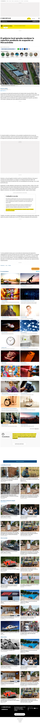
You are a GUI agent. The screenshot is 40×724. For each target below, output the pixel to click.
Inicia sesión (33, 18)
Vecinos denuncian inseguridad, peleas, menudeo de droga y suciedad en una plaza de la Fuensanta (9, 496)
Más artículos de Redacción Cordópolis (8, 500)
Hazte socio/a (29, 18)
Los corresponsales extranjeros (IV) (8, 650)
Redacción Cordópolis (4, 88)
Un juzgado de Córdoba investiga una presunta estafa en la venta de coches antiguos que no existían (10, 569)
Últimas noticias (4, 637)
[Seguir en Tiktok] (36, 708)
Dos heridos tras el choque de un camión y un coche (10, 633)
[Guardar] (29, 49)
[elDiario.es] (6, 709)
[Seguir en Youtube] (34, 708)
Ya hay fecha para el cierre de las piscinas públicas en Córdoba (28, 602)
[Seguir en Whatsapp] (37, 708)
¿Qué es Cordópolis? (20, 718)
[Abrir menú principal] (39, 18)
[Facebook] (20, 49)
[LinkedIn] (27, 49)
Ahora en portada (4, 538)
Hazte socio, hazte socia (19, 714)
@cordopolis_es (3, 90)
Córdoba (9, 265)
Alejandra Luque (3, 481)
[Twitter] (25, 49)
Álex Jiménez (22, 586)
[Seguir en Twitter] (29, 708)
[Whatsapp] (18, 49)
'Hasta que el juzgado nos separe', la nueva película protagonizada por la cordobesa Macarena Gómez (28, 516)
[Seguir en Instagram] (33, 708)
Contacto (20, 721)
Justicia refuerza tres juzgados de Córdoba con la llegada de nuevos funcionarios (10, 617)
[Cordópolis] (6, 707)
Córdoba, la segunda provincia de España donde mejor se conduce (9, 516)
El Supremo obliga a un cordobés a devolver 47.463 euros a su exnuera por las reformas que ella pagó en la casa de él (9, 479)
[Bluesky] (22, 49)
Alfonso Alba (22, 535)
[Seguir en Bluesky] (28, 708)
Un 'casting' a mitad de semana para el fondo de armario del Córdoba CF (29, 585)
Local (6, 265)
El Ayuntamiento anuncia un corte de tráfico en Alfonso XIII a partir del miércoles (29, 633)
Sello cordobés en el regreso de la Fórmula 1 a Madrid (10, 602)
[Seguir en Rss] (28, 709)
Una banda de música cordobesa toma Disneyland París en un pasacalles (28, 617)
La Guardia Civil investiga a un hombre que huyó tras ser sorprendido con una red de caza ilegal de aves (29, 479)
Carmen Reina (3, 498)
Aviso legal (20, 720)
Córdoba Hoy (4, 21)
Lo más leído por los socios (6, 465)
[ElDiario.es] (35, 21)
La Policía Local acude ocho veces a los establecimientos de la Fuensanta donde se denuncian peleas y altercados (29, 533)
